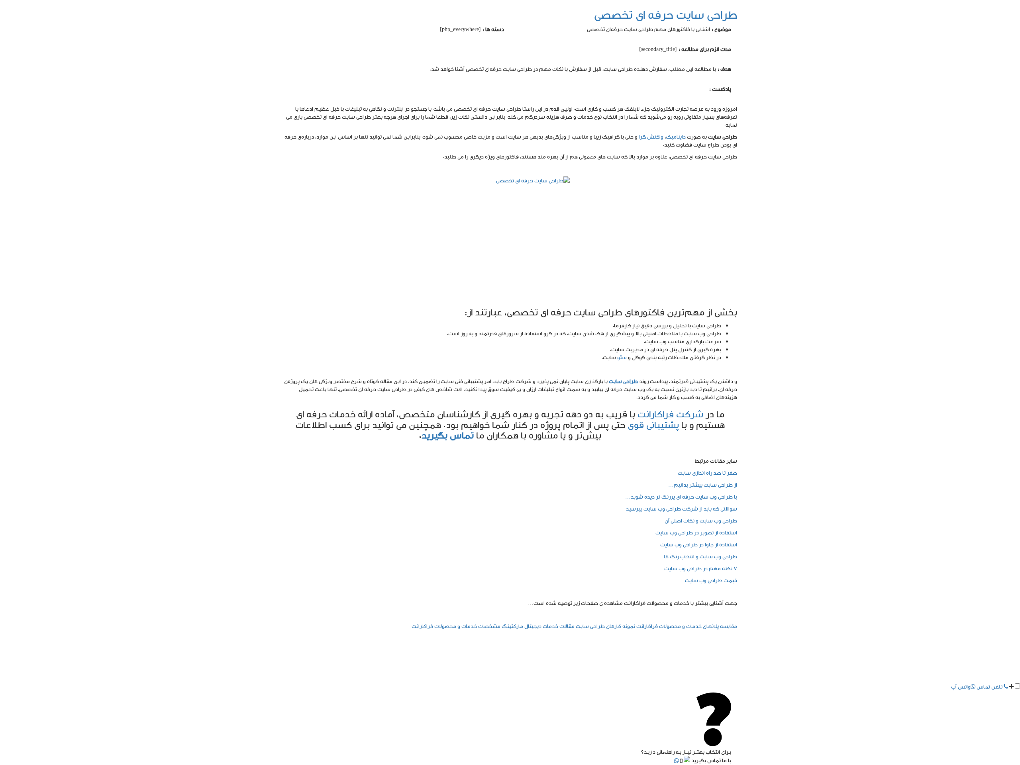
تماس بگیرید (448, 435)
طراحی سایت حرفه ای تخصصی (665, 14)
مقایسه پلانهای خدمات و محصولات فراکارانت (686, 626)
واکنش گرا (651, 136)
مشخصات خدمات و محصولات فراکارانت (456, 626)
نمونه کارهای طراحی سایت (605, 626)
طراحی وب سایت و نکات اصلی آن (701, 520)
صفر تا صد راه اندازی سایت (707, 472)
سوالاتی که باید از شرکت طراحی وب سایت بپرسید (681, 508)
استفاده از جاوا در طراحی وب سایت (698, 544)
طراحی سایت (624, 381)
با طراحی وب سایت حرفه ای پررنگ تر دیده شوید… (681, 496)
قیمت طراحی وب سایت (711, 580)
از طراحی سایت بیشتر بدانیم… (702, 484)
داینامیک (676, 136)
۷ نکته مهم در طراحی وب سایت (700, 568)
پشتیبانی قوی (653, 424)
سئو (622, 357)
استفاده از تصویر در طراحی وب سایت (696, 532)
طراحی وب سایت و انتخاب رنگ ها (700, 556)
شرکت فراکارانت (670, 414)
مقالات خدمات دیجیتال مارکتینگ (538, 626)
